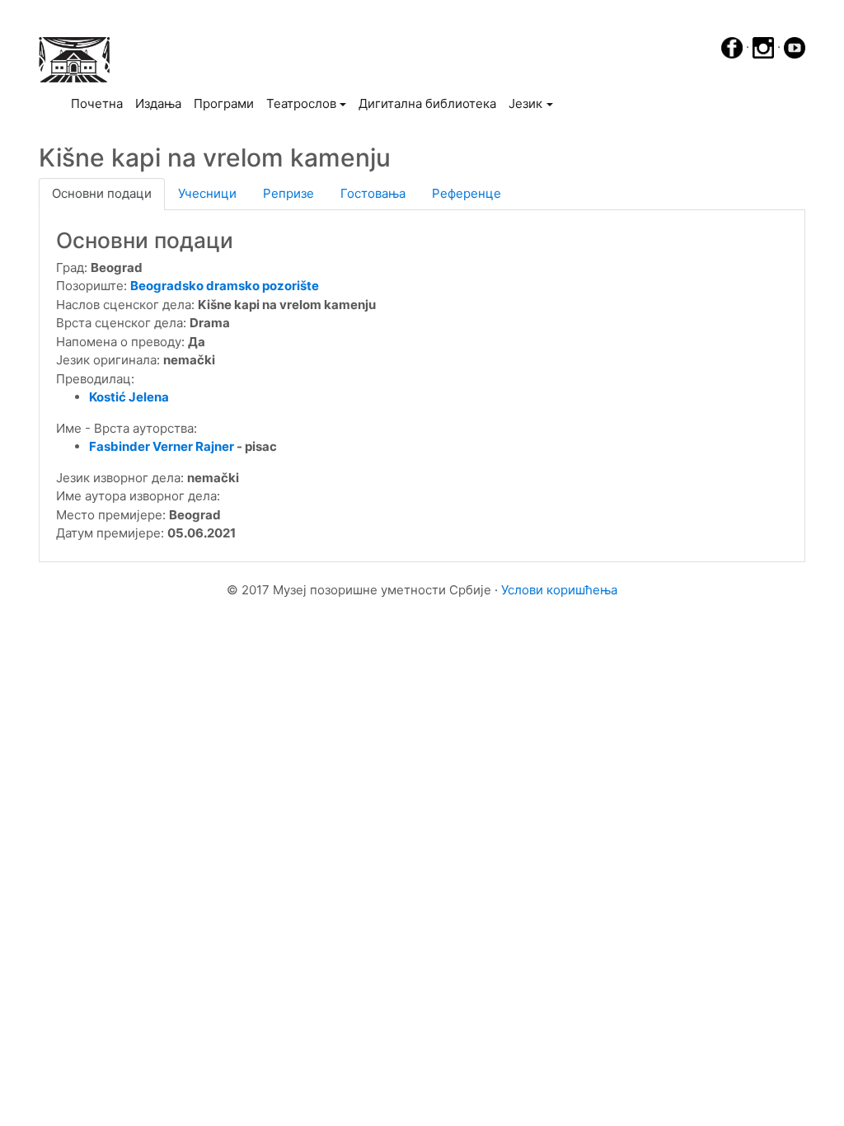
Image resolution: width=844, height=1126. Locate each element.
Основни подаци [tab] (102, 193)
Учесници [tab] (207, 193)
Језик (525, 103)
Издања (158, 103)
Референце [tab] (466, 193)
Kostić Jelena (129, 397)
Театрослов (301, 103)
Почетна (100, 103)
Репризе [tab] (288, 193)
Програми (224, 103)
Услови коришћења (559, 590)
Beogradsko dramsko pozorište (224, 285)
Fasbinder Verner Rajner (161, 446)
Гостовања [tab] (373, 193)
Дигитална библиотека (427, 103)
